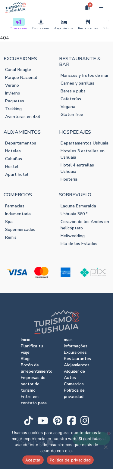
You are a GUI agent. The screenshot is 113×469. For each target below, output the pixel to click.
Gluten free (72, 114)
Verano (12, 85)
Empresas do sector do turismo (33, 384)
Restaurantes (88, 28)
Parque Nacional (21, 77)
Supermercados (20, 229)
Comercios (74, 384)
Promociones (18, 28)
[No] (105, 447)
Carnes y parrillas (77, 83)
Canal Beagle (18, 70)
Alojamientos (63, 28)
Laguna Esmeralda (78, 206)
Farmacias (14, 206)
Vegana (68, 107)
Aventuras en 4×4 (22, 117)
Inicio (25, 340)
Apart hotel (16, 174)
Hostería (69, 179)
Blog (25, 359)
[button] (73, 7)
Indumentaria (18, 214)
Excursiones (40, 28)
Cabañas (13, 159)
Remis (11, 237)
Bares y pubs (73, 91)
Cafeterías (71, 99)
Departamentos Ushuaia (84, 143)
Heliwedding (73, 236)
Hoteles (13, 151)
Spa (9, 222)
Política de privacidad (70, 460)
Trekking (13, 109)
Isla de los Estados (79, 244)
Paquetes (14, 101)
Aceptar (33, 460)
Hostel (11, 166)
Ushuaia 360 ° (74, 214)
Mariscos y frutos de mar (84, 75)
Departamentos (20, 143)
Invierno (12, 93)
